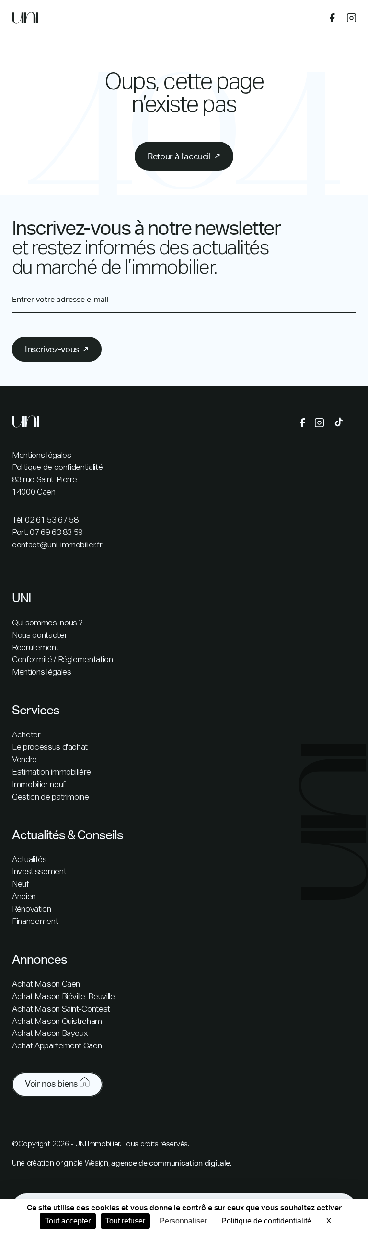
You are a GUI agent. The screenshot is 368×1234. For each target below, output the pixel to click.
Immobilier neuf (39, 785)
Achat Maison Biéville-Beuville (63, 997)
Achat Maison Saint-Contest (61, 1009)
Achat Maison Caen (46, 984)
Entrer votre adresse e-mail (60, 299)
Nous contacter (39, 636)
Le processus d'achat (50, 748)
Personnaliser (183, 1221)
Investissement (39, 872)
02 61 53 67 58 (51, 520)
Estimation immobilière (51, 772)
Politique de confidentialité (57, 468)
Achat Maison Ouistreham (57, 1022)
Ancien (24, 897)
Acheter (26, 735)
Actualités (29, 860)
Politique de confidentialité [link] (266, 1221)
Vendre (24, 760)
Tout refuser (125, 1221)
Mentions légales (41, 456)
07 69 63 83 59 (56, 533)
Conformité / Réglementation (62, 660)
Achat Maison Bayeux (49, 1034)
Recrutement (35, 648)
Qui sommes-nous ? (47, 623)
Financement (35, 922)
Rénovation (31, 909)
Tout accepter (68, 1221)
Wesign (96, 1163)
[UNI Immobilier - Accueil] (25, 20)
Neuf (20, 884)
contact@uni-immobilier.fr (57, 545)
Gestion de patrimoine (50, 797)
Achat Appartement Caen (57, 1046)
